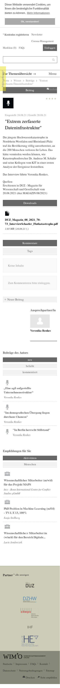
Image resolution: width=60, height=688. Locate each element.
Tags (30, 251)
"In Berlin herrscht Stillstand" (31, 430)
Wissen (17, 80)
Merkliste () (9, 47)
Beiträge (30, 80)
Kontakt (44, 663)
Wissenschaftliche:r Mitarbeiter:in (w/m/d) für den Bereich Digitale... (25, 535)
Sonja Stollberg (12, 517)
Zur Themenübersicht (17, 73)
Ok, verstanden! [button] (30, 21)
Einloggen (50, 47)
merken (53, 89)
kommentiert (30, 372)
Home (6, 80)
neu (30, 360)
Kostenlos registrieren (16, 34)
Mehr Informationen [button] (38, 13)
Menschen (30, 464)
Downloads (30, 203)
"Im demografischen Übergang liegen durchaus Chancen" (27, 415)
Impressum (21, 663)
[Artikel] (7, 214)
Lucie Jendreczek (13, 542)
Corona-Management (42, 41)
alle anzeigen (22, 574)
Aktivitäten (39, 458)
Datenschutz (9, 670)
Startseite (7, 663)
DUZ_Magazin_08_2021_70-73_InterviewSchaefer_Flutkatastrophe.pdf (31, 222)
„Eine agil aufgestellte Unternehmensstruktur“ (18, 390)
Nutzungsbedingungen (31, 670)
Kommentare (29, 243)
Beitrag (30, 90)
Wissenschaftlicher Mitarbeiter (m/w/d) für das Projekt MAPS (28, 482)
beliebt (30, 366)
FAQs (22, 47)
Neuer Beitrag (15, 299)
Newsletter (36, 34)
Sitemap (50, 670)
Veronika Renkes (40, 330)
